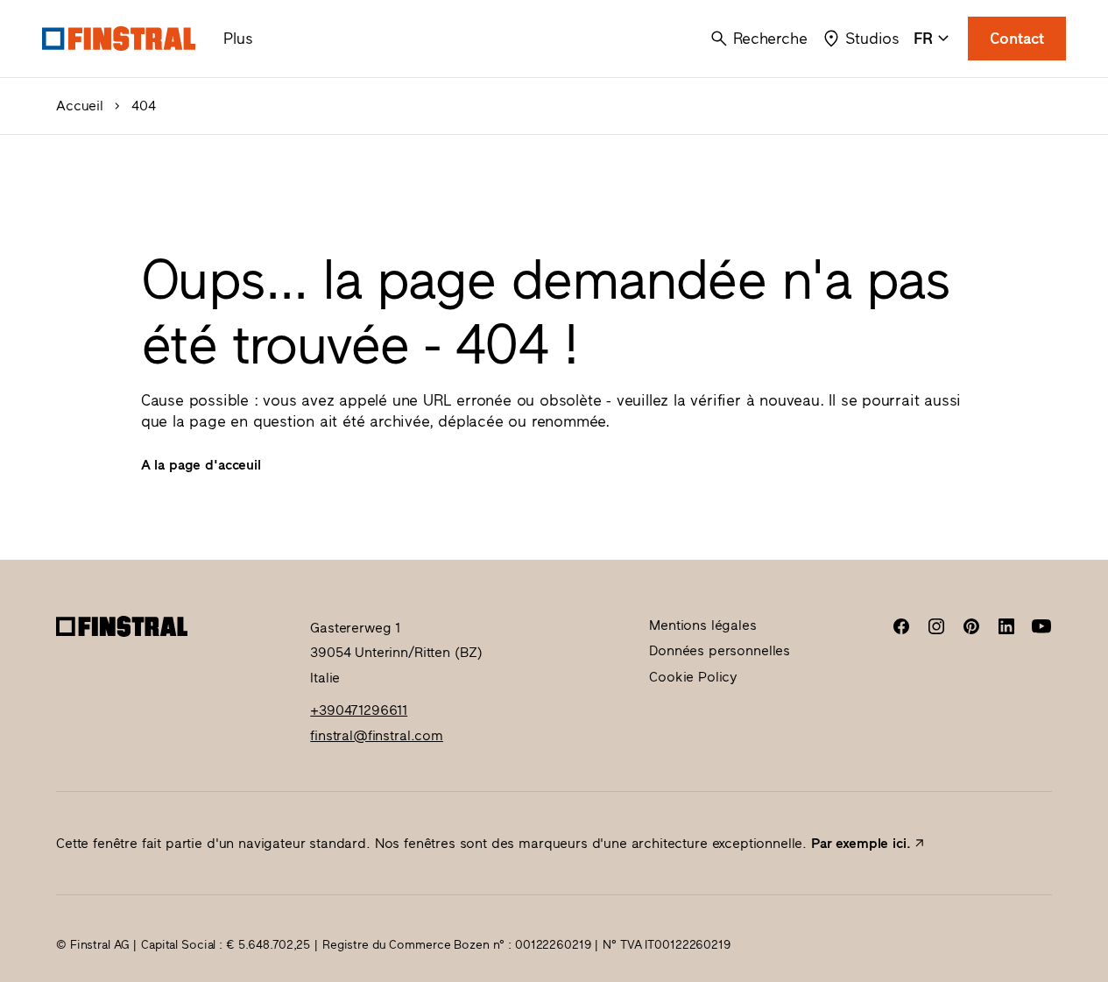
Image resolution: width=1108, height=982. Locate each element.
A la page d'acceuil (201, 464)
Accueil (79, 106)
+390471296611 (358, 710)
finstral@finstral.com (376, 735)
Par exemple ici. (860, 843)
